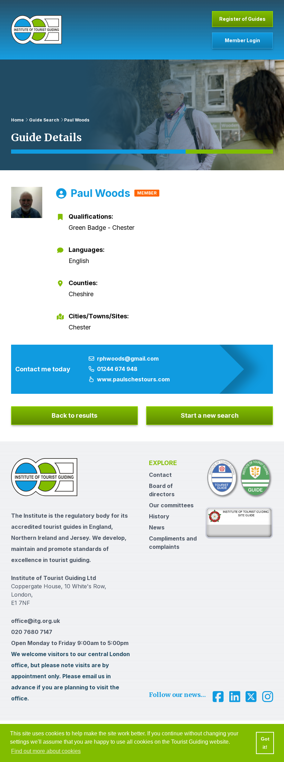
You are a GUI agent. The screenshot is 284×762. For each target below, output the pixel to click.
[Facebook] (218, 697)
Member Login (242, 40)
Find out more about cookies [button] (46, 751)
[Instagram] (267, 697)
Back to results (74, 415)
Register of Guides (242, 19)
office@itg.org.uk (35, 620)
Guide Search (44, 120)
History (159, 516)
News (157, 527)
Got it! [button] (265, 743)
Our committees (171, 505)
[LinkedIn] (234, 697)
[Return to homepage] (36, 29)
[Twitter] (251, 697)
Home (17, 120)
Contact (160, 474)
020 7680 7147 (31, 631)
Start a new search (210, 415)
